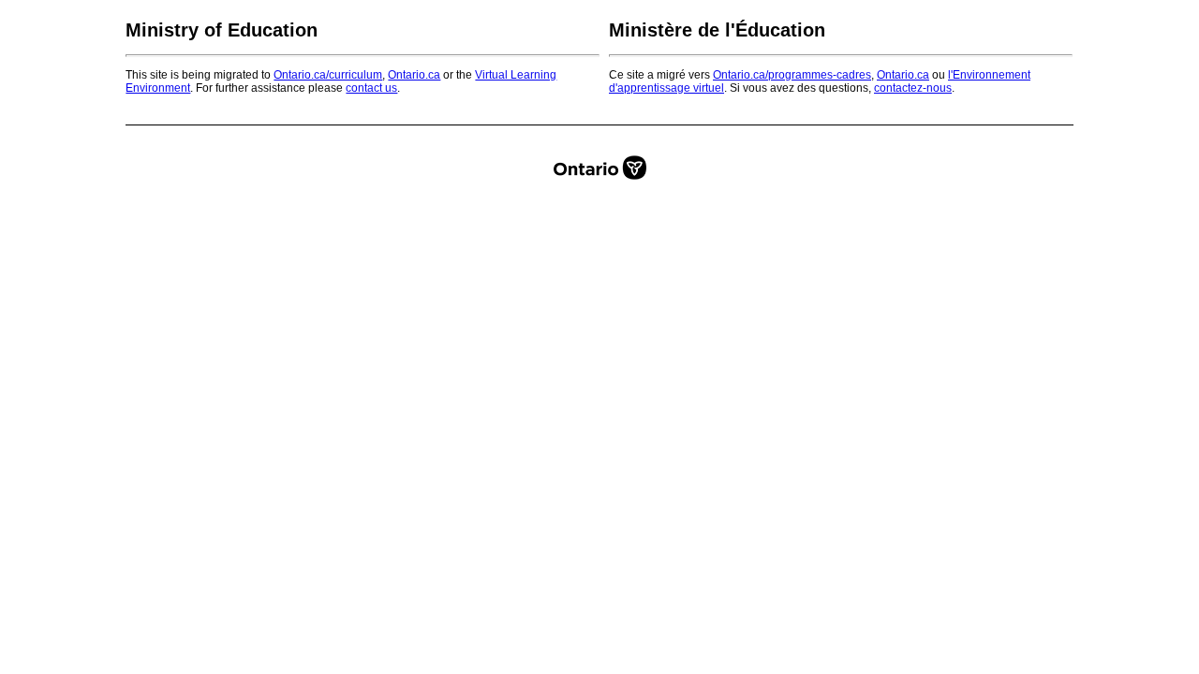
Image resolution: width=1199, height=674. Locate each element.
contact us (371, 88)
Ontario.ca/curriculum (328, 74)
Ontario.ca (414, 74)
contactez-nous (913, 88)
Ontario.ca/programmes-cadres (792, 74)
